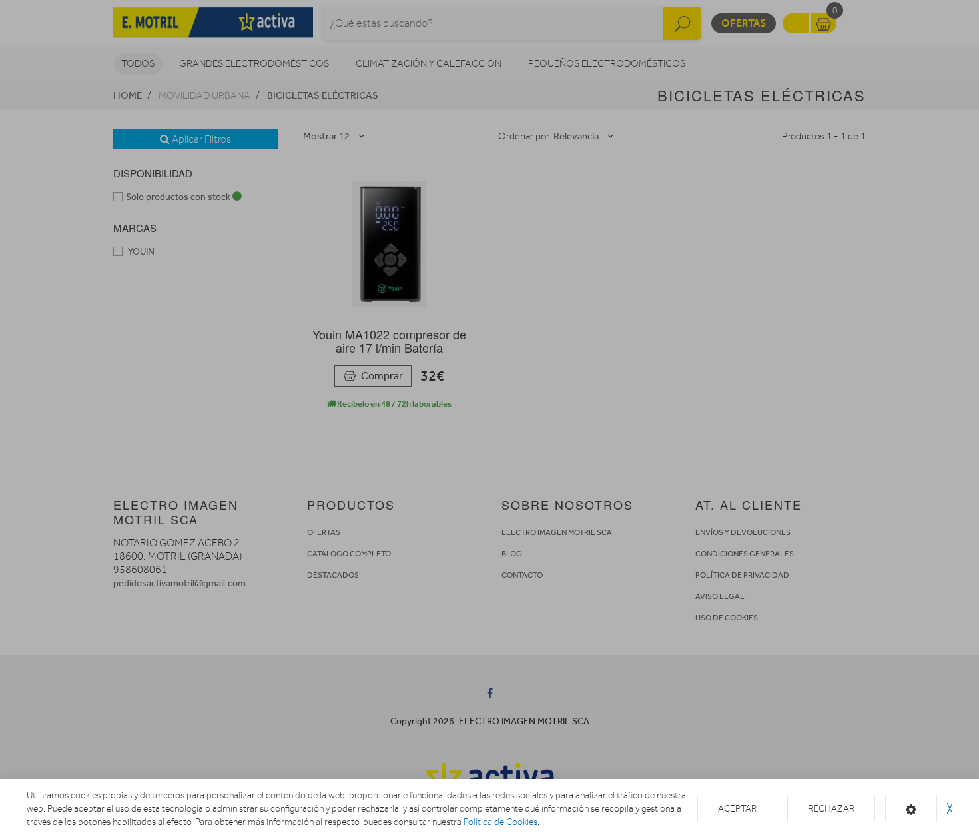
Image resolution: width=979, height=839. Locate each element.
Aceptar (737, 808)
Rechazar (831, 808)
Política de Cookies (500, 822)
